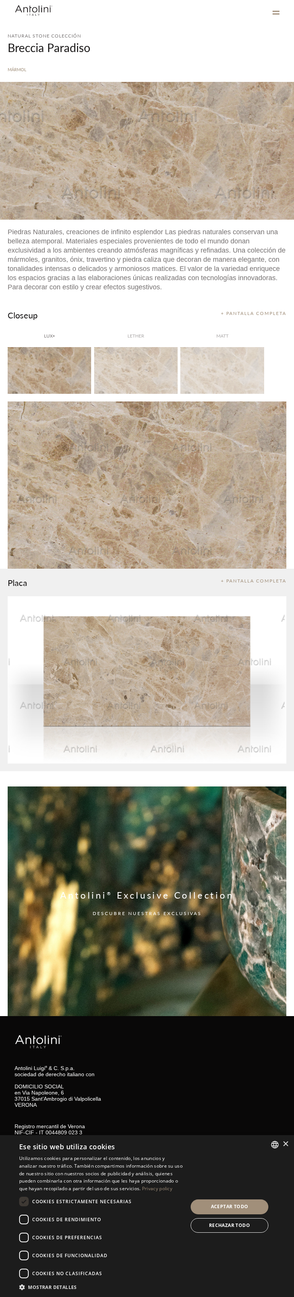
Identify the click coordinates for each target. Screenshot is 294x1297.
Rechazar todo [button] (229, 1225)
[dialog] (147, 1216)
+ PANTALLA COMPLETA (253, 313)
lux (49, 336)
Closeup (23, 315)
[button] (101, 1286)
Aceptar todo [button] (229, 1206)
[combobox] (275, 1145)
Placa (17, 582)
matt (222, 336)
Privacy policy (157, 1188)
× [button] (285, 1144)
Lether (135, 336)
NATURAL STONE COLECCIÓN (44, 36)
